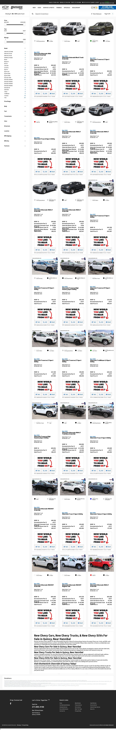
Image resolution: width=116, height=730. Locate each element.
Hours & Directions (107, 8)
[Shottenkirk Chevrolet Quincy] (17, 7)
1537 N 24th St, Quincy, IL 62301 (91, 2)
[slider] (5, 24)
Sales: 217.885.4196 (54, 2)
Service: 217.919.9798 (65, 2)
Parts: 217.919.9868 (76, 2)
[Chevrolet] (5, 7)
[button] (56, 28)
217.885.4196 (107, 7)
